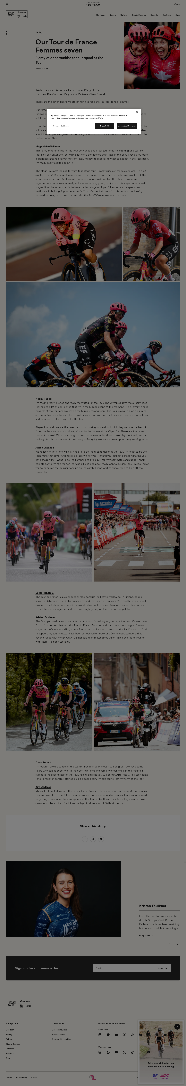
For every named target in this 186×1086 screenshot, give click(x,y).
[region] (94, 121)
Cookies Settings (61, 126)
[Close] (137, 112)
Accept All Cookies (126, 126)
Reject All (104, 126)
